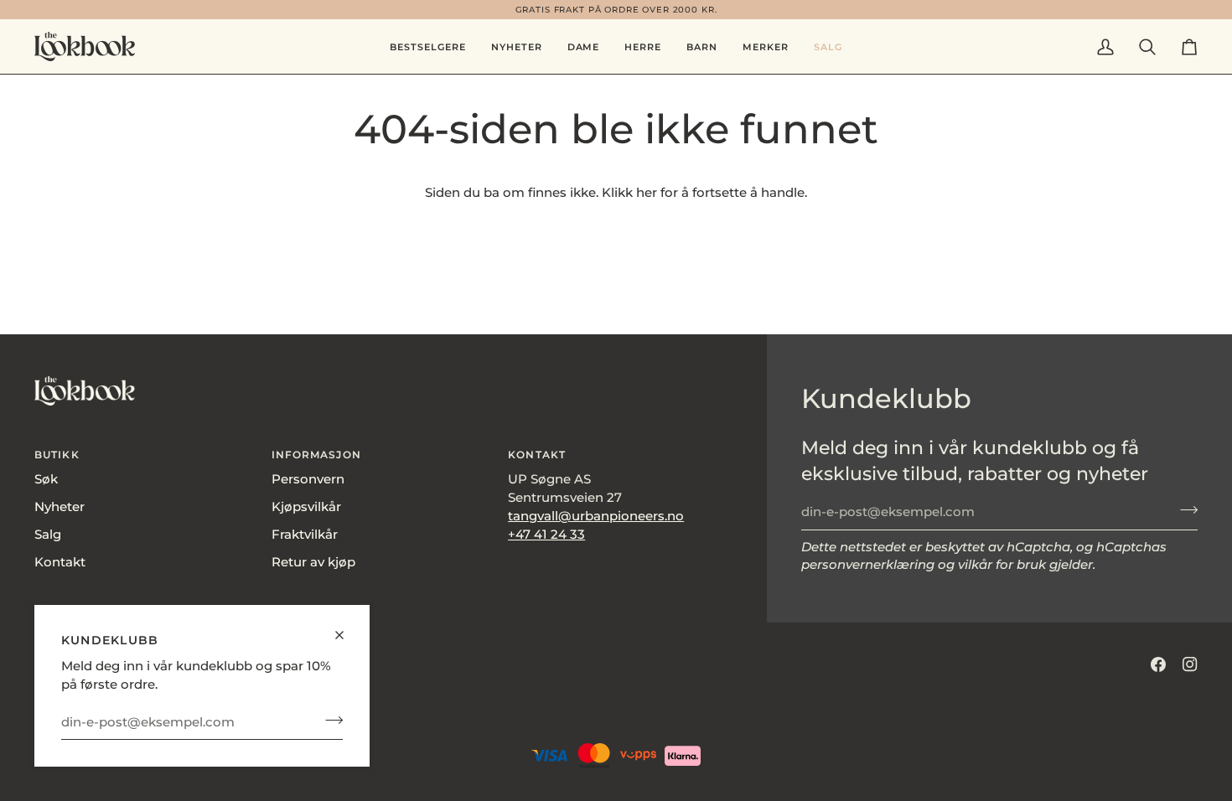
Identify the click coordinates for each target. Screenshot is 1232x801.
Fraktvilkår (305, 534)
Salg (47, 534)
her (646, 192)
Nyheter (59, 506)
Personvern (308, 479)
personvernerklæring (867, 564)
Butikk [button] (57, 454)
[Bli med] (329, 719)
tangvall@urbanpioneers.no (596, 516)
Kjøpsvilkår (306, 506)
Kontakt (59, 562)
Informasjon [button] (316, 454)
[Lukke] (347, 628)
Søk (46, 479)
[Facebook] (1158, 664)
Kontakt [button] (537, 454)
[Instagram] (1190, 664)
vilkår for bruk (1002, 564)
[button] (584, 46)
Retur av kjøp (313, 562)
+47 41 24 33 (546, 534)
